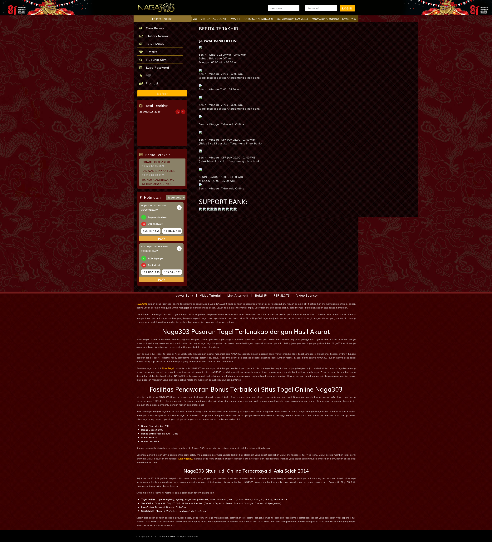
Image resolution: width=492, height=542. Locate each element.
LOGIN (347, 8)
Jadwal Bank (183, 295)
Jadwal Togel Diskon (156, 161)
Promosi (151, 83)
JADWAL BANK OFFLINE (158, 170)
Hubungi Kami (155, 59)
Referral (151, 51)
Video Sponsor (307, 295)
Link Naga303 (186, 458)
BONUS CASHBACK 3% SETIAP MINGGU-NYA (158, 181)
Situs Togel (168, 368)
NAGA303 (141, 303)
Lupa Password (156, 67)
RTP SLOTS (281, 295)
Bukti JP (261, 295)
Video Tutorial (210, 295)
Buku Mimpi (155, 43)
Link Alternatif (237, 295)
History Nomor (156, 35)
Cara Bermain (155, 28)
